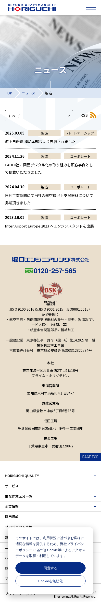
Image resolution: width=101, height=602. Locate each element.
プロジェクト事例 (18, 526)
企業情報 (12, 506)
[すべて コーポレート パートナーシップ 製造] (39, 115)
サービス (12, 485)
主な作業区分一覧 (18, 496)
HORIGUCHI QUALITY (22, 475)
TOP (8, 93)
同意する (50, 568)
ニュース (28, 93)
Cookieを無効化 (50, 581)
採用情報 (12, 516)
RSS (84, 115)
